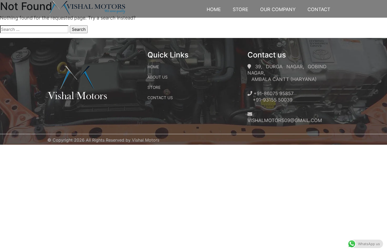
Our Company (278, 9)
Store (240, 9)
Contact (318, 9)
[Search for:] (34, 29)
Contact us (160, 97)
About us (157, 77)
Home (214, 9)
